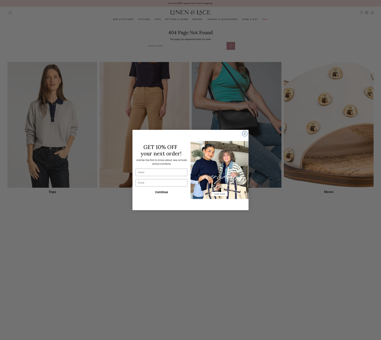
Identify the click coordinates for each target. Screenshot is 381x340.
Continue (161, 192)
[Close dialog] (244, 133)
